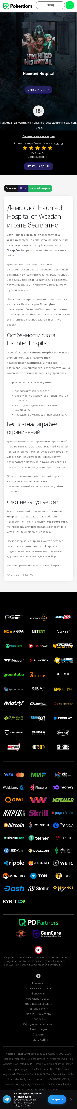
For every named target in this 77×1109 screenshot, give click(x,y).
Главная (11, 188)
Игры (23, 188)
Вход (50, 5)
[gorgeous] (50, 148)
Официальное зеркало (38, 1024)
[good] (44, 148)
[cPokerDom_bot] (38, 976)
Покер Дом (14, 250)
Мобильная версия (38, 998)
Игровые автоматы (38, 988)
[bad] (25, 148)
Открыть (57, 1099)
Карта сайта (39, 1039)
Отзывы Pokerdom (38, 1014)
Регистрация (38, 1029)
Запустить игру (38, 89)
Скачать (38, 1034)
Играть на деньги (38, 166)
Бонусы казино (38, 1009)
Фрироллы (38, 993)
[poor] (31, 148)
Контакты (38, 1019)
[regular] (37, 148)
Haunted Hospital (39, 188)
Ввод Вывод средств (38, 1004)
